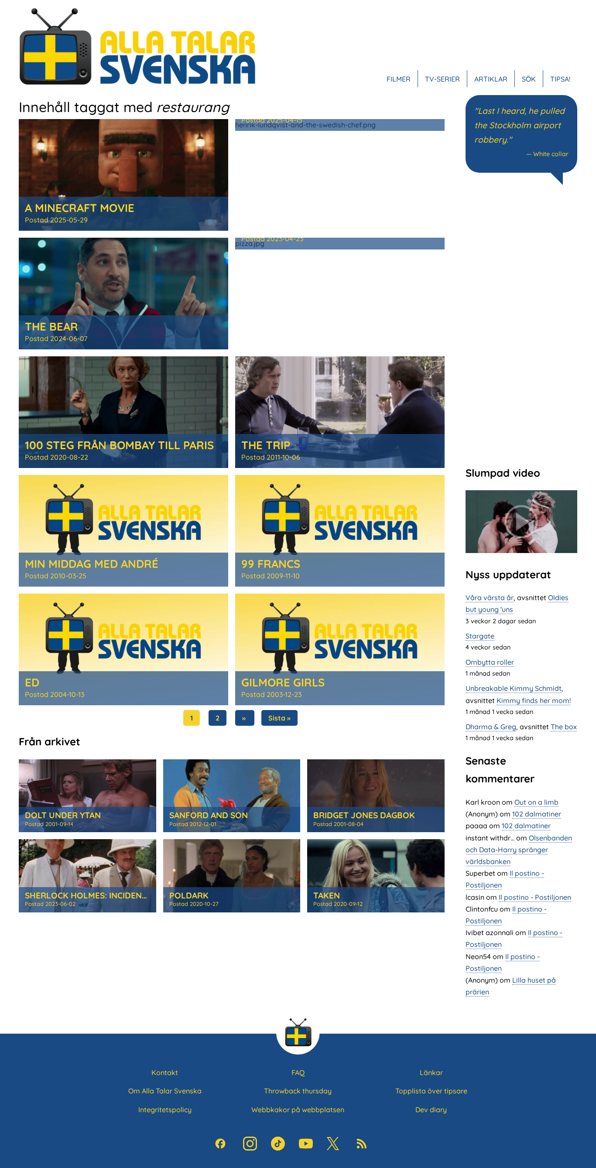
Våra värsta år (490, 597)
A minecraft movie (79, 208)
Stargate (480, 636)
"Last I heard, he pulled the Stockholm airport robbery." (519, 125)
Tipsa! (560, 78)
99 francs (270, 563)
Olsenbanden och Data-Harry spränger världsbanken (519, 849)
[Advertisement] (521, 324)
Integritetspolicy (165, 1109)
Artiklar (490, 78)
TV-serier (442, 78)
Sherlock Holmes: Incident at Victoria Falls (125, 895)
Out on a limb (536, 802)
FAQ (298, 1072)
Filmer (399, 78)
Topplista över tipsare (431, 1090)
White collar (551, 154)
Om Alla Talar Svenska (165, 1090)
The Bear (51, 326)
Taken (326, 895)
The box (564, 726)
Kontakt (164, 1072)
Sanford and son (208, 815)
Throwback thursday (298, 1090)
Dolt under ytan (63, 815)
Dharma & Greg (491, 726)
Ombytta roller (490, 662)
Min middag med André (91, 563)
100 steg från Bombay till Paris (119, 445)
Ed (32, 682)
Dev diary (431, 1109)
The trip (265, 445)
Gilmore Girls (283, 682)
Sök (529, 78)
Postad (56, 219)
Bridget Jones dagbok (364, 815)
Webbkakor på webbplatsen (297, 1109)
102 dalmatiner (536, 813)
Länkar (431, 1072)
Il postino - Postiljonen (535, 897)
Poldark (189, 895)
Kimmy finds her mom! (534, 700)
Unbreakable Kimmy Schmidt (514, 688)
